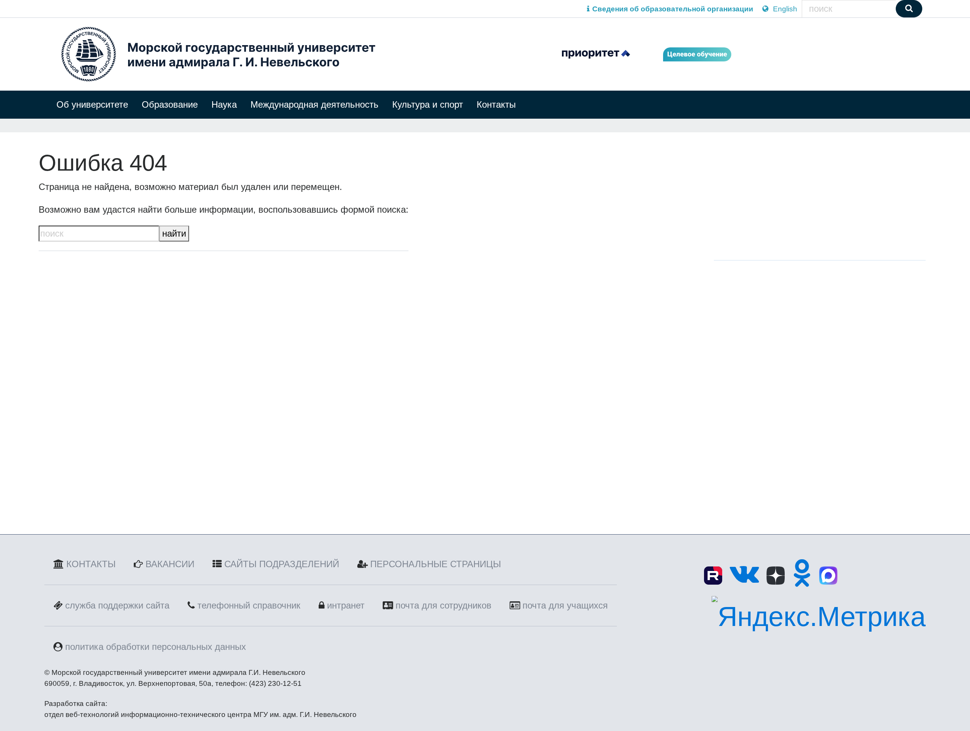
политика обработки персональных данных (155, 647)
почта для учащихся (565, 605)
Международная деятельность (314, 104)
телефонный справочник (248, 605)
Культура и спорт (427, 104)
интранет (346, 605)
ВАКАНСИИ (170, 564)
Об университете (92, 104)
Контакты (496, 104)
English (784, 9)
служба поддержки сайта (117, 605)
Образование (170, 104)
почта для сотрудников (443, 605)
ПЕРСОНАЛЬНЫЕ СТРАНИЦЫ (435, 564)
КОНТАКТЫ (91, 564)
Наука (224, 104)
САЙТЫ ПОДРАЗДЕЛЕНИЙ (281, 564)
